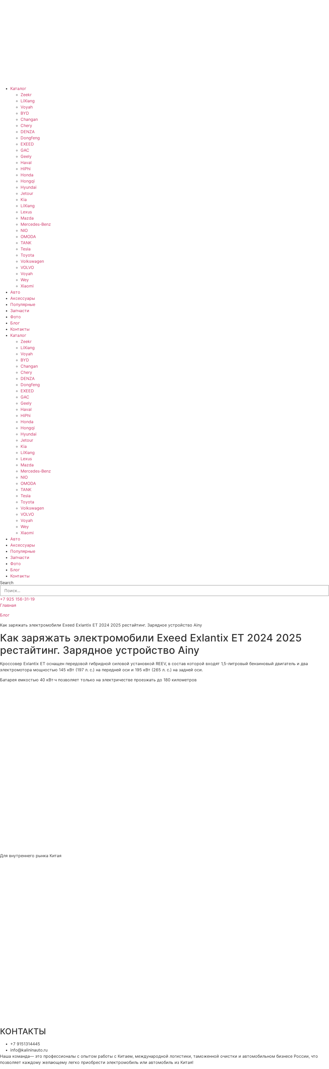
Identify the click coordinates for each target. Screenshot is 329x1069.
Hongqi (28, 181)
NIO (24, 230)
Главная (8, 605)
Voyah (27, 107)
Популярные (22, 304)
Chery (26, 125)
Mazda (27, 218)
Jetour (27, 193)
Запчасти (19, 310)
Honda (27, 174)
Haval (26, 162)
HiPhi (26, 168)
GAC (25, 150)
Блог (15, 322)
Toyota (27, 255)
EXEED (27, 144)
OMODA (28, 236)
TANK (26, 242)
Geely (26, 156)
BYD (25, 113)
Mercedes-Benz (36, 224)
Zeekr (26, 94)
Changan (29, 119)
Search (6, 583)
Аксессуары (22, 298)
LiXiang (28, 100)
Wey (25, 279)
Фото (15, 316)
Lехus (26, 211)
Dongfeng (30, 137)
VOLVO (27, 267)
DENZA (28, 131)
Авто (15, 292)
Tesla (26, 248)
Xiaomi (27, 285)
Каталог (18, 88)
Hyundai (28, 187)
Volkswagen (32, 261)
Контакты (20, 329)
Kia (24, 199)
